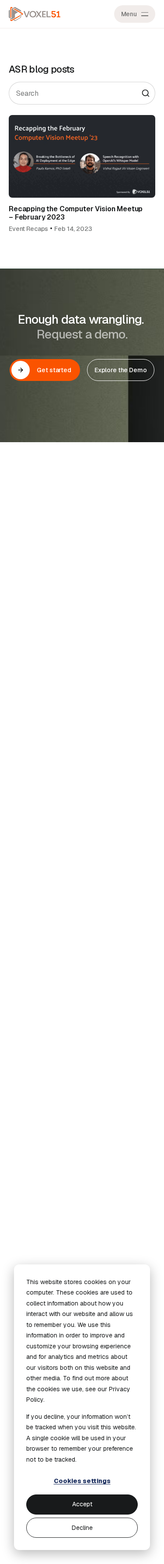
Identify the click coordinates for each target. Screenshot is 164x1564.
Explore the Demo (120, 370)
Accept (82, 1504)
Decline (82, 1528)
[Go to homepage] (34, 14)
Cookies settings (82, 1481)
